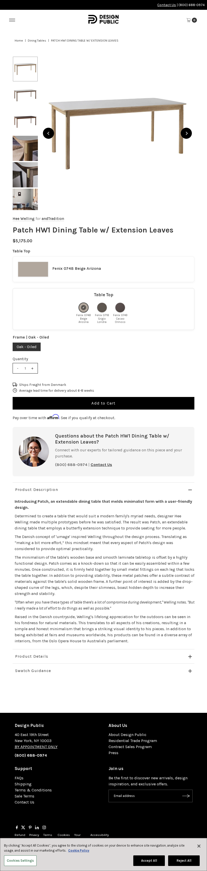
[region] (117, 133)
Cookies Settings (20, 860)
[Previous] (48, 133)
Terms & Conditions (33, 790)
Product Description (36, 489)
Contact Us (166, 5)
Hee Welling (24, 218)
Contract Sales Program (130, 746)
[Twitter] (23, 828)
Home (19, 40)
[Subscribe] (186, 796)
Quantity (20, 358)
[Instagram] (44, 828)
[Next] (186, 133)
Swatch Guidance (33, 670)
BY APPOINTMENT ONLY (36, 746)
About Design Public (127, 734)
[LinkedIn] (37, 828)
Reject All (183, 860)
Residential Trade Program (133, 740)
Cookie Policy (78, 850)
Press (113, 752)
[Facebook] (17, 828)
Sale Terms (24, 796)
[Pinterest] (30, 828)
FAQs (19, 778)
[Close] (198, 846)
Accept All (149, 860)
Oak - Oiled (27, 346)
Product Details (31, 656)
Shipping (23, 784)
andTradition (53, 218)
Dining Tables (37, 40)
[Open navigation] (12, 20)
